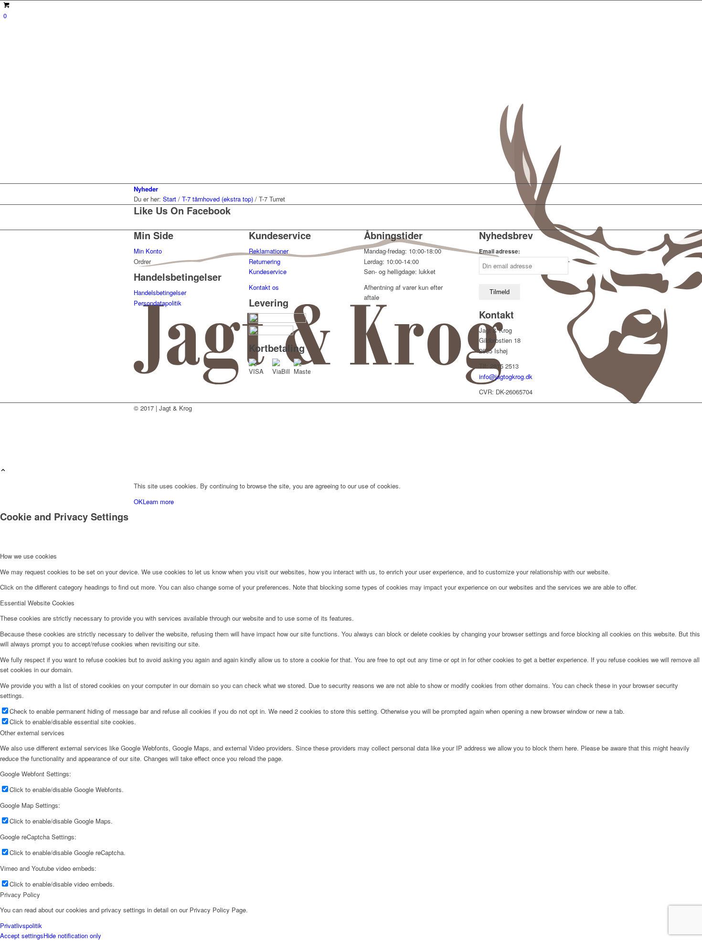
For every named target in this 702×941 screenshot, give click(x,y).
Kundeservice (268, 271)
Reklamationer (268, 250)
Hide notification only (72, 935)
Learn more (158, 501)
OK (138, 501)
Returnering (264, 261)
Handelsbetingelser (160, 292)
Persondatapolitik (157, 302)
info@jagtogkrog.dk (505, 376)
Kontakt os (264, 287)
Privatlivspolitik (21, 925)
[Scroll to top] (3, 470)
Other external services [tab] (32, 732)
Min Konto (148, 250)
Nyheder (146, 188)
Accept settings (21, 935)
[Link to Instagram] (139, 428)
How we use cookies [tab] (28, 555)
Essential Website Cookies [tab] (37, 602)
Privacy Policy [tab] (20, 894)
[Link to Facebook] (139, 450)
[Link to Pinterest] (139, 439)
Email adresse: (499, 251)
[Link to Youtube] (139, 418)
